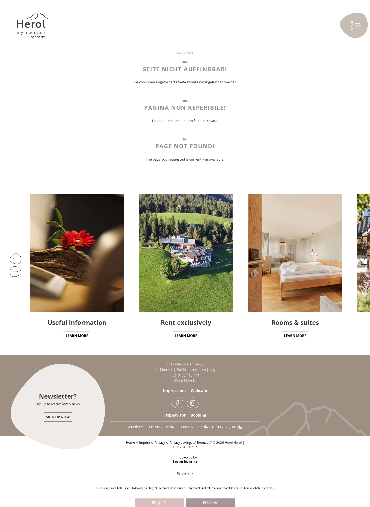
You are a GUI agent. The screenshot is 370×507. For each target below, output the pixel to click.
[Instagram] (192, 403)
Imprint (145, 442)
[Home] (32, 28)
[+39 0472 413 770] (364, 274)
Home (181, 53)
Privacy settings (181, 442)
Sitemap (203, 442)
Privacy (160, 442)
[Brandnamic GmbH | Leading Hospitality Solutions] (185, 459)
